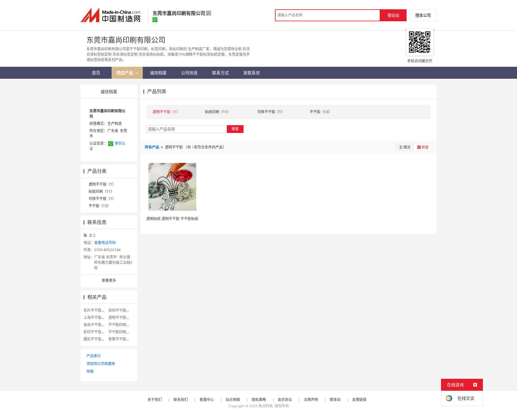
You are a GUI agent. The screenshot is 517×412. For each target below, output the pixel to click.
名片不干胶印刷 (96, 310)
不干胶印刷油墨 (120, 324)
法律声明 (311, 399)
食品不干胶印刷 (96, 324)
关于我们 (155, 399)
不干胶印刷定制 (120, 331)
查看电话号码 (105, 242)
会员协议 (285, 399)
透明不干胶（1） (102, 184)
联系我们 (181, 399)
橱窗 (425, 147)
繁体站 (335, 399)
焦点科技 (265, 405)
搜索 (235, 128)
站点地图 (233, 399)
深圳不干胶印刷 (120, 310)
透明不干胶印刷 (120, 317)
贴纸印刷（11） (101, 191)
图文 (407, 147)
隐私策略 (259, 399)
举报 (90, 371)
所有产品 (152, 147)
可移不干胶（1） (102, 198)
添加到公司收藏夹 (100, 363)
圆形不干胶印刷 (96, 339)
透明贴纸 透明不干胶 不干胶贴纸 (172, 218)
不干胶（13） (100, 205)
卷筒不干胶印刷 (120, 339)
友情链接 (359, 399)
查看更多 (109, 280)
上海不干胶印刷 (96, 317)
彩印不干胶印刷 (96, 331)
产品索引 (93, 355)
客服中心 (207, 399)
